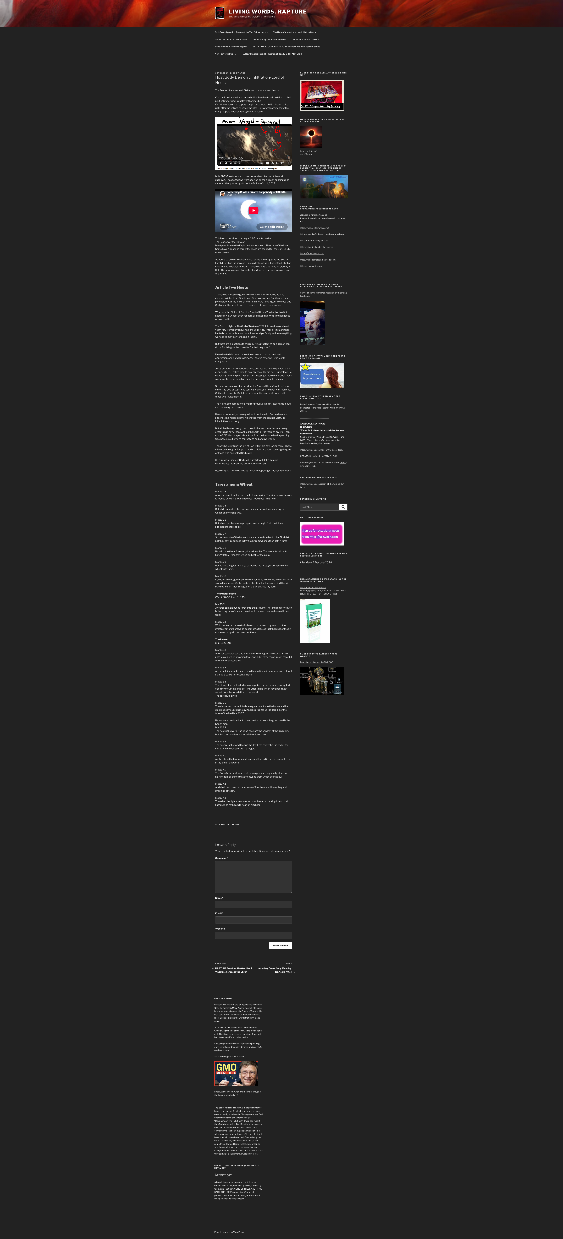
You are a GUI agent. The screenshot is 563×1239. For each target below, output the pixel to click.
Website (220, 928)
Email (219, 913)
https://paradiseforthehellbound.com (317, 234)
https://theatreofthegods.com (314, 240)
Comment (221, 858)
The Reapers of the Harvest (230, 242)
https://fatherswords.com (312, 253)
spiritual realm (229, 825)
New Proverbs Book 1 (225, 54)
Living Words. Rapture (268, 11)
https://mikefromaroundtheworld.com (318, 259)
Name (219, 898)
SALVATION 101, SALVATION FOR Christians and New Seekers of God (286, 46)
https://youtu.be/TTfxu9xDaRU (323, 456)
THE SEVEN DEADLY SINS (304, 39)
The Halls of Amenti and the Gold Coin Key (293, 32)
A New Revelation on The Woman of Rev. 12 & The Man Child (272, 54)
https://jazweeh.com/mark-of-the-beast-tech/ (321, 450)
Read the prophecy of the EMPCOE (316, 662)
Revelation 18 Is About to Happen (231, 46)
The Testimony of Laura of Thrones (269, 39)
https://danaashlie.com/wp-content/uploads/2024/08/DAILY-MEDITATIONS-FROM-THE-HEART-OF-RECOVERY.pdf (323, 590)
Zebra (343, 462)
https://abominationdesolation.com (316, 247)
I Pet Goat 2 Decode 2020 (316, 562)
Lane (242, 73)
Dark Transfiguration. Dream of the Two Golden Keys (240, 32)
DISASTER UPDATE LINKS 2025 (231, 39)
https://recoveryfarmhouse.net (314, 228)
